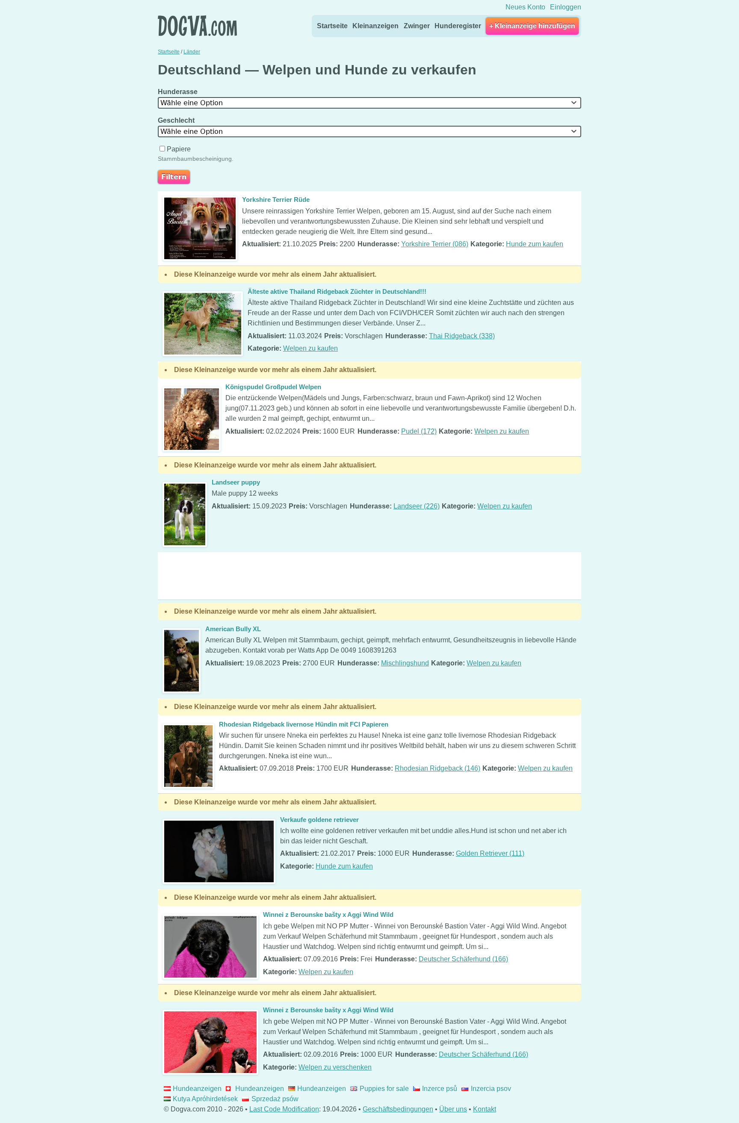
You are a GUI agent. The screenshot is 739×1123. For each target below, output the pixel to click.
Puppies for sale (384, 1088)
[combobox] (369, 103)
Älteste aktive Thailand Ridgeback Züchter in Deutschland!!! (337, 291)
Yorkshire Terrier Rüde (276, 199)
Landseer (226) (416, 506)
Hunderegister (458, 26)
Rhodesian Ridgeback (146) (437, 768)
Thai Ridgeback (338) (462, 336)
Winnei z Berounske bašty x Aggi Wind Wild (328, 914)
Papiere (178, 149)
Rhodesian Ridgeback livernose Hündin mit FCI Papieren (303, 724)
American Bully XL (233, 628)
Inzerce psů (439, 1088)
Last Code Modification (284, 1109)
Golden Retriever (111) (490, 853)
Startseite (332, 26)
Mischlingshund (405, 663)
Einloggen (565, 7)
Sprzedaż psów (274, 1098)
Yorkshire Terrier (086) (434, 244)
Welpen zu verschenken (335, 1067)
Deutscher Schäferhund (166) (463, 959)
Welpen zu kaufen (310, 348)
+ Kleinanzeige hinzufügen (532, 26)
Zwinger (417, 26)
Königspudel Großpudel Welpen (273, 386)
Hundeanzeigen (197, 1088)
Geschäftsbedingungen (398, 1109)
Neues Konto (525, 7)
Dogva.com (197, 25)
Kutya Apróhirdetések (205, 1098)
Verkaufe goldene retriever (319, 819)
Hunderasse (178, 91)
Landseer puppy (236, 482)
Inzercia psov (491, 1088)
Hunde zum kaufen (534, 244)
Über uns (453, 1109)
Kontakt (484, 1109)
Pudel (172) (419, 431)
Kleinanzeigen (375, 26)
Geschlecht (177, 120)
